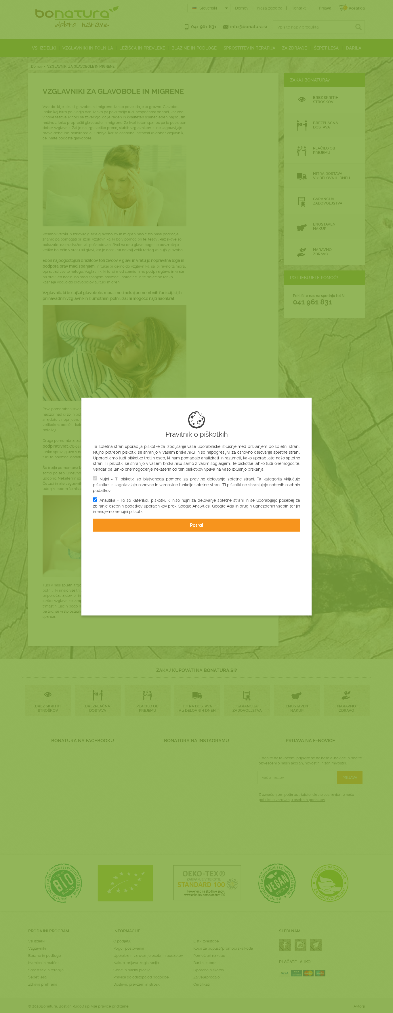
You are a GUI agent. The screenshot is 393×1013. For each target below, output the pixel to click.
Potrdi (196, 525)
